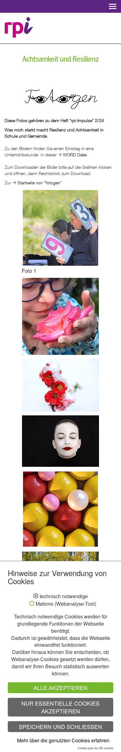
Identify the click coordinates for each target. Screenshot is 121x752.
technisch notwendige (64, 596)
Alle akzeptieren (60, 688)
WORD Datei (75, 154)
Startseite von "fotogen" (39, 182)
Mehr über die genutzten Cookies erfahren (63, 740)
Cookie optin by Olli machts (95, 748)
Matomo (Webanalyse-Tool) (66, 604)
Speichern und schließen (60, 727)
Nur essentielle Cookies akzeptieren (60, 707)
